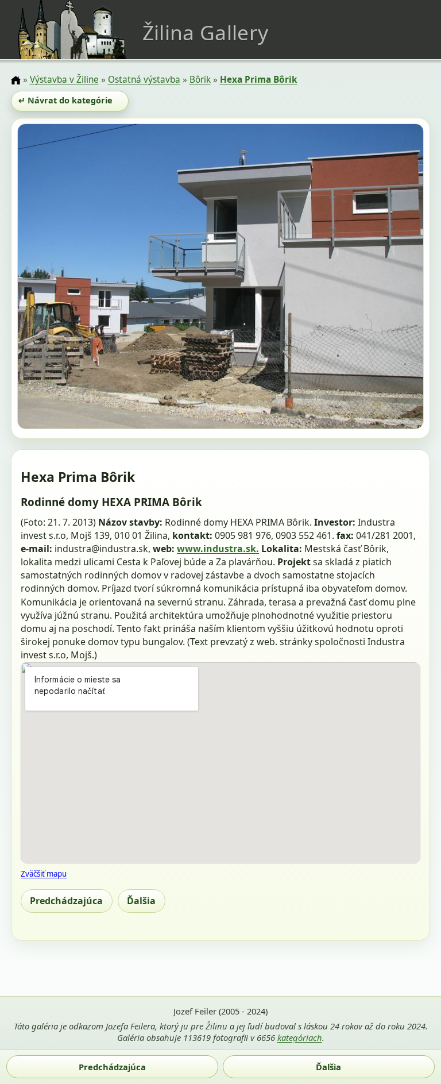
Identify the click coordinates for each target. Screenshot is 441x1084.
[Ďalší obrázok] (363, 278)
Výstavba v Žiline (64, 80)
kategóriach (299, 1037)
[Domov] (15, 80)
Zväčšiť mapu (44, 874)
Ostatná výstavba (144, 80)
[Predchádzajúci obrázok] (78, 278)
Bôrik (200, 80)
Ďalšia (141, 900)
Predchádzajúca (66, 900)
